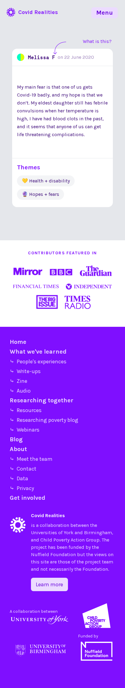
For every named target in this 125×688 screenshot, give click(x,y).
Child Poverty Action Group (70, 540)
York (68, 532)
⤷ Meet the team (31, 459)
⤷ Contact (23, 468)
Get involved (27, 497)
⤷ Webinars (24, 429)
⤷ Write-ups (25, 371)
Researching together (41, 400)
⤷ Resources (26, 410)
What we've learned (38, 351)
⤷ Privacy (22, 488)
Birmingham (98, 532)
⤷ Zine (18, 381)
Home (18, 341)
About (18, 449)
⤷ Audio (20, 390)
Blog (16, 439)
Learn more (49, 584)
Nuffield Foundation (53, 554)
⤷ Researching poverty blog (44, 420)
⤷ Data (19, 478)
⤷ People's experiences (38, 361)
